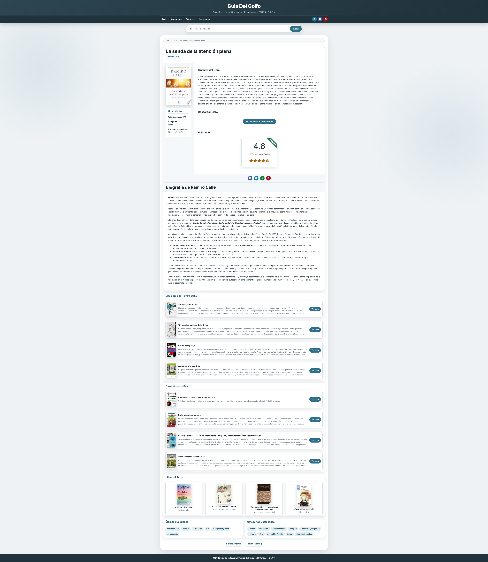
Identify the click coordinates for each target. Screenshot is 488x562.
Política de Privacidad (248, 558)
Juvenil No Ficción (275, 534)
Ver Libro (315, 309)
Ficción (252, 529)
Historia (252, 534)
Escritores (190, 19)
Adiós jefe (197, 529)
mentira (186, 529)
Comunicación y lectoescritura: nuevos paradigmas (264, 508)
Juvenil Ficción (279, 529)
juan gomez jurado (221, 529)
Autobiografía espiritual (189, 366)
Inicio (164, 19)
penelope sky (173, 529)
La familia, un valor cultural (224, 506)
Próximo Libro (253, 544)
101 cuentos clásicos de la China (193, 325)
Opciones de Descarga (259, 121)
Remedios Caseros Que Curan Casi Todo (196, 397)
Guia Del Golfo (244, 6)
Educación (263, 529)
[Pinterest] (325, 19)
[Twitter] (314, 19)
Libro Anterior (234, 544)
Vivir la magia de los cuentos (191, 456)
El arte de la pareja (186, 345)
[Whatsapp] (262, 178)
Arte (261, 534)
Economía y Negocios (310, 529)
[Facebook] (320, 19)
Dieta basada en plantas (189, 415)
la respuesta (172, 534)
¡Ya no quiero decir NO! (304, 509)
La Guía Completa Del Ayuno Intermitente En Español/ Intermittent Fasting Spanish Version (219, 436)
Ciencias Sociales (304, 534)
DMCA (272, 558)
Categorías (176, 19)
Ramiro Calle (173, 56)
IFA (207, 529)
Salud (174, 41)
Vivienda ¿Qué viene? (184, 507)
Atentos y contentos (187, 304)
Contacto (263, 558)
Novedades (204, 19)
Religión (293, 529)
